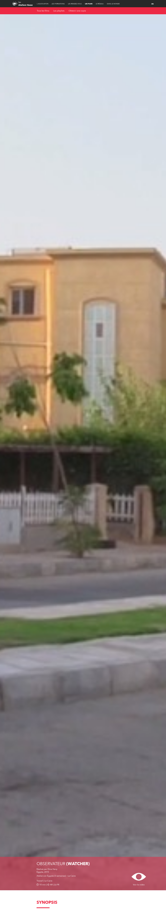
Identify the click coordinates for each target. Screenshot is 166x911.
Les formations (58, 4)
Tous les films (43, 10)
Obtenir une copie (77, 10)
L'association (42, 4)
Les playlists (58, 10)
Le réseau (100, 4)
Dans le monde (113, 4)
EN (152, 4)
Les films (88, 4)
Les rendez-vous (75, 4)
